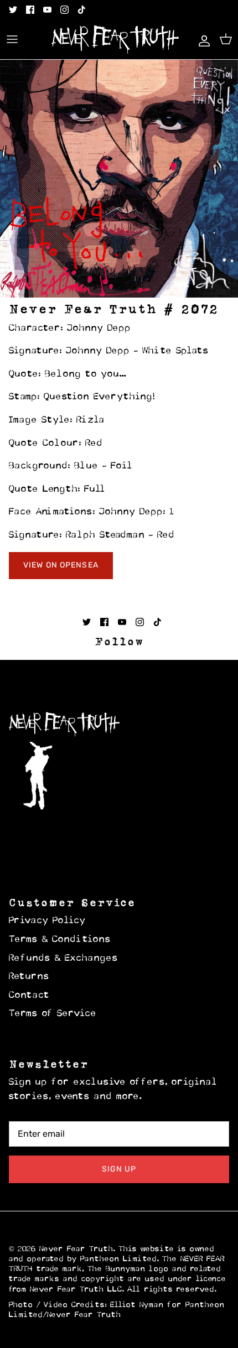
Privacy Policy (47, 921)
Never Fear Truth (76, 1249)
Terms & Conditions (60, 939)
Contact (29, 995)
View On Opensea (61, 565)
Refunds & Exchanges (63, 958)
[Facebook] (30, 10)
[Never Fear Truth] (115, 39)
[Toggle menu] (12, 39)
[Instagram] (64, 10)
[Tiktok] (81, 10)
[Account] (201, 39)
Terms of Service (53, 1013)
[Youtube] (47, 10)
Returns (29, 976)
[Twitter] (13, 10)
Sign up (119, 1169)
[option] (119, 179)
